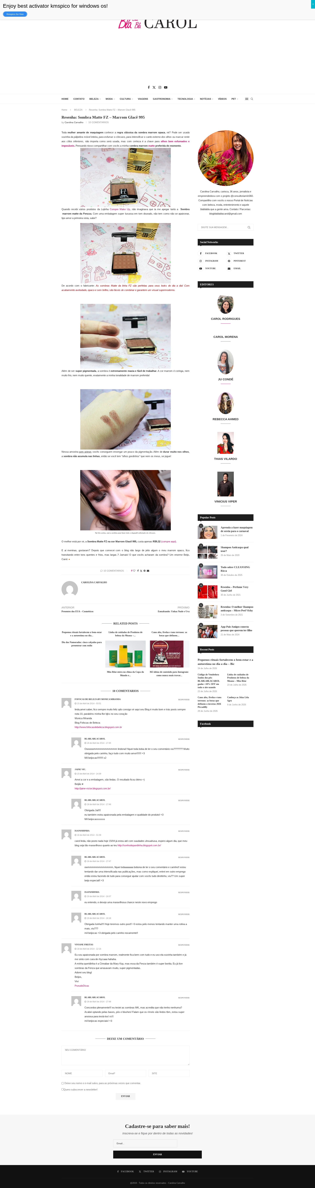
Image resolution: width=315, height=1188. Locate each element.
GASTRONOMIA (161, 99)
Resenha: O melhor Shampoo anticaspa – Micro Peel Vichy (237, 608)
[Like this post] (134, 570)
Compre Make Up (120, 209)
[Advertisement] (157, 59)
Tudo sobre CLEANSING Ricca (235, 569)
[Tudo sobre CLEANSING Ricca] (207, 572)
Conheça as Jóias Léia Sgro (238, 699)
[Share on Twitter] (141, 570)
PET (233, 99)
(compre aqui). (169, 541)
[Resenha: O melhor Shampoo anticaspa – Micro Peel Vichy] (207, 611)
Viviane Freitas (84, 944)
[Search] (251, 99)
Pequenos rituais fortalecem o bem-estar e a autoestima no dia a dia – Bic (225, 662)
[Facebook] (149, 87)
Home (64, 110)
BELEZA (94, 99)
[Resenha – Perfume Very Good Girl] (207, 591)
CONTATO (78, 99)
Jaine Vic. (80, 769)
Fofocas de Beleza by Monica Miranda (98, 699)
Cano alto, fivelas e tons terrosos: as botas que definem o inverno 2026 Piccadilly (209, 702)
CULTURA (125, 99)
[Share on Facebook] (138, 570)
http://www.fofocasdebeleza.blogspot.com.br (98, 727)
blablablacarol (94, 738)
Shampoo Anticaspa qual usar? (234, 549)
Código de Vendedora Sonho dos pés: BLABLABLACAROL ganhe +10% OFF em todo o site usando (209, 681)
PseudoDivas (82, 985)
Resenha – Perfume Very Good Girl (234, 589)
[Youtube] (165, 87)
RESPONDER (183, 700)
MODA (109, 99)
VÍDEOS (222, 99)
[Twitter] (154, 87)
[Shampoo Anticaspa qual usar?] (207, 552)
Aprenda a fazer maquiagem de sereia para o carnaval (236, 529)
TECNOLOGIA (185, 99)
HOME (65, 99)
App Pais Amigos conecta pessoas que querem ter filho (236, 628)
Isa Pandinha (82, 831)
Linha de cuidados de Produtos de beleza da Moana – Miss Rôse (238, 677)
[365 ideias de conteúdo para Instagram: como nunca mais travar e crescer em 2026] (169, 654)
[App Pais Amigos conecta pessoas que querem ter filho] (207, 631)
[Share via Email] (148, 570)
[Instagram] (159, 87)
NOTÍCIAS (205, 99)
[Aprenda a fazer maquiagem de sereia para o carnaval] (207, 532)
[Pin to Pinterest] (145, 570)
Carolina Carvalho (74, 122)
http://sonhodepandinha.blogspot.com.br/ (139, 845)
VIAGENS (143, 99)
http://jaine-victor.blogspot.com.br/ (93, 788)
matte (151, 145)
